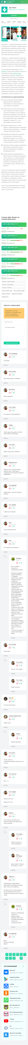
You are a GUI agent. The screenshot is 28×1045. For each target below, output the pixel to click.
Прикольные (22, 9)
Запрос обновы (6, 293)
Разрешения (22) (11, 243)
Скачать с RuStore (6, 287)
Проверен (4, 231)
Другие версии (14, 18)
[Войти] (26, 2)
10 (14, 958)
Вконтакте (4, 71)
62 (21, 958)
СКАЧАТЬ (14, 15)
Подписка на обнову (17, 293)
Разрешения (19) (11, 231)
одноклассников (17, 73)
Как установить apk (7, 290)
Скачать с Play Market (7, 284)
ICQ (22, 69)
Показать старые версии (8, 281)
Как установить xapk (19, 290)
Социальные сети (13, 9)
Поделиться (5, 296)
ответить (6, 364)
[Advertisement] (14, 202)
